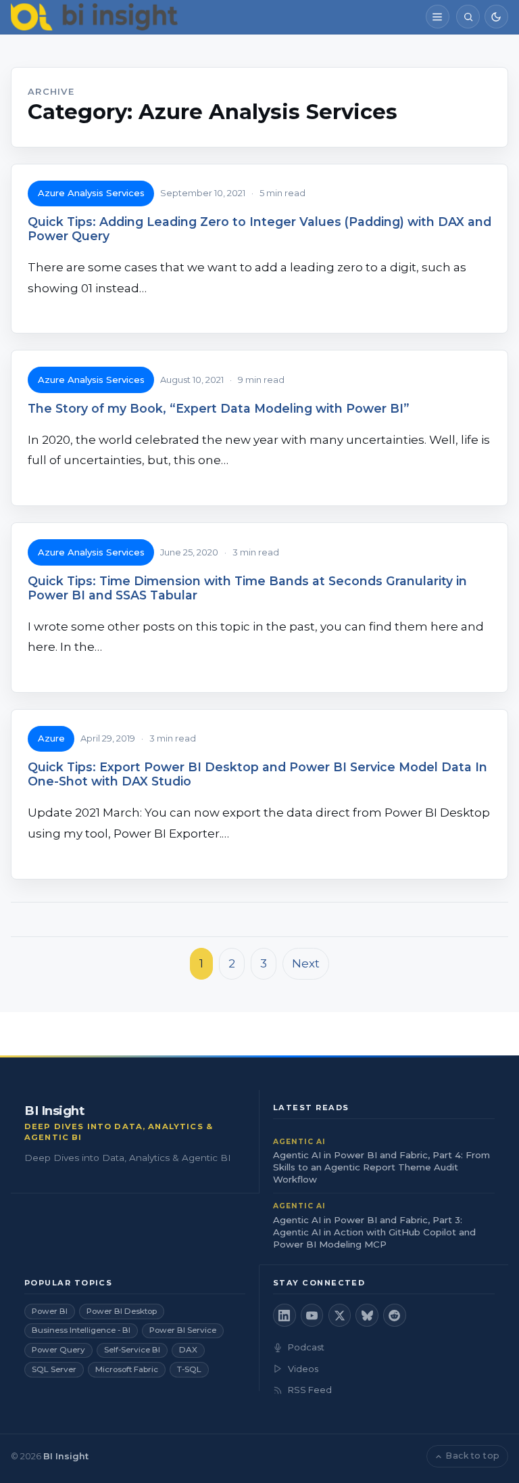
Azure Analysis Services (91, 192)
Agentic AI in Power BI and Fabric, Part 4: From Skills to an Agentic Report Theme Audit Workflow (381, 1167)
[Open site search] (468, 16)
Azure (51, 738)
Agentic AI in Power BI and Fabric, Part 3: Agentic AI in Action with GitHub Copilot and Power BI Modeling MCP (374, 1232)
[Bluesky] (366, 1315)
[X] (339, 1315)
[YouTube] (312, 1315)
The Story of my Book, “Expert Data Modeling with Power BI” (219, 408)
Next (306, 963)
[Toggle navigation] (437, 16)
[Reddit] (394, 1315)
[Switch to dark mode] (496, 16)
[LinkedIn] (284, 1315)
